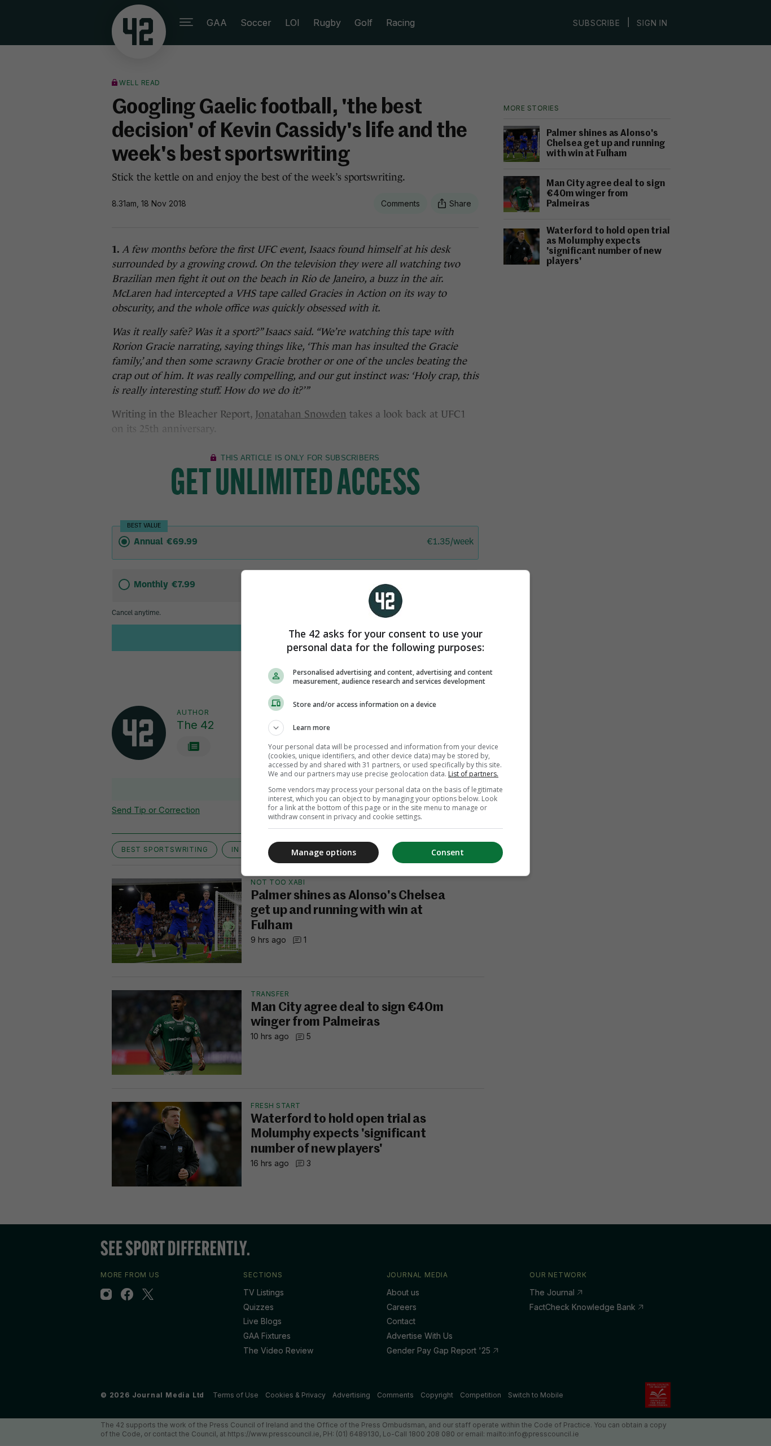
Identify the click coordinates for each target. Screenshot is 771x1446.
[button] (385, 728)
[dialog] (385, 723)
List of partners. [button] (473, 774)
